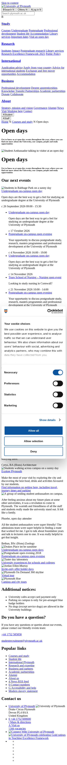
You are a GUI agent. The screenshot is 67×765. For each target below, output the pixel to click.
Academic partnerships (52, 91)
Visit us (14, 725)
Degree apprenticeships (44, 87)
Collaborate (16, 94)
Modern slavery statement (23, 691)
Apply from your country (37, 67)
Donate (5, 94)
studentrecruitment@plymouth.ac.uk (21, 640)
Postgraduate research (33, 50)
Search (8, 9)
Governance (40, 107)
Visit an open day (39, 36)
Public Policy (53, 53)
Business (7, 81)
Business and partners (21, 668)
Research (8, 44)
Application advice (12, 67)
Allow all (33, 430)
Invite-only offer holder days (17, 569)
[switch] (58, 383)
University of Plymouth (22, 706)
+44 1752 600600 (20, 718)
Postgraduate (36, 30)
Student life (23, 33)
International (11, 61)
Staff (6, 118)
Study (5, 24)
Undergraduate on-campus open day (21, 191)
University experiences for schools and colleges (28, 562)
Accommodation (39, 33)
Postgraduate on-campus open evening (30, 234)
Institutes (6, 50)
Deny (33, 451)
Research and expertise (21, 665)
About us (14, 678)
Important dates (19, 36)
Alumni (52, 107)
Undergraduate (19, 30)
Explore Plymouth (11, 471)
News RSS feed (19, 681)
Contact (27, 111)
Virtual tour (7, 575)
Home (4, 121)
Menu (22, 9)
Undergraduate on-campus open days (22, 549)
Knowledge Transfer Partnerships (20, 91)
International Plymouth (21, 662)
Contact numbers (19, 684)
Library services (55, 50)
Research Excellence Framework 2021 (23, 53)
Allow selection (33, 440)
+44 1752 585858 (11, 634)
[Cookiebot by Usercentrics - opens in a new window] (48, 311)
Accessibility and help (22, 687)
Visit (4, 111)
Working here (15, 111)
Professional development (15, 87)
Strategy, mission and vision (17, 107)
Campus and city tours (14, 581)
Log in (36, 9)
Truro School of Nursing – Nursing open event (35, 277)
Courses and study (22, 121)
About (6, 101)
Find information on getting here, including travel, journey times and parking (29, 489)
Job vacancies (17, 728)
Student (8, 114)
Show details (47, 419)
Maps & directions (20, 722)
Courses (6, 30)
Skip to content (9, 2)
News (60, 107)
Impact (16, 50)
